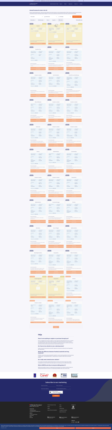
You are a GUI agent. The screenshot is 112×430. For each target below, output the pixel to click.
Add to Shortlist (38, 69)
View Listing (38, 67)
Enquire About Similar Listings (73, 297)
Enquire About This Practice (38, 43)
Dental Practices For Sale (54, 3)
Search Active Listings (77, 16)
